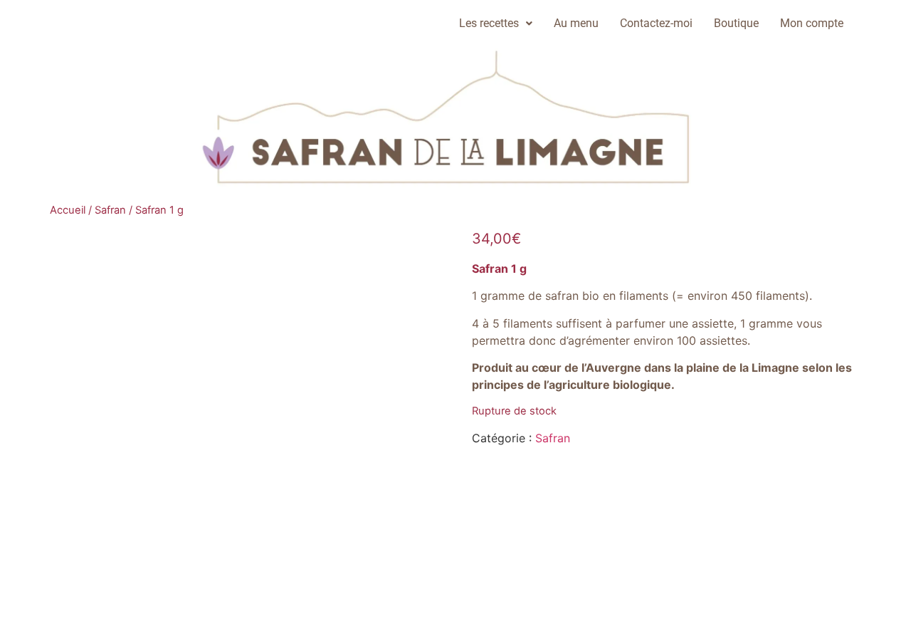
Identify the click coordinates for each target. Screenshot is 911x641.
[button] (495, 23)
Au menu (576, 23)
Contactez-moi (656, 23)
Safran (110, 210)
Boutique (736, 23)
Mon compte (811, 23)
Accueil (67, 210)
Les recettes (489, 23)
